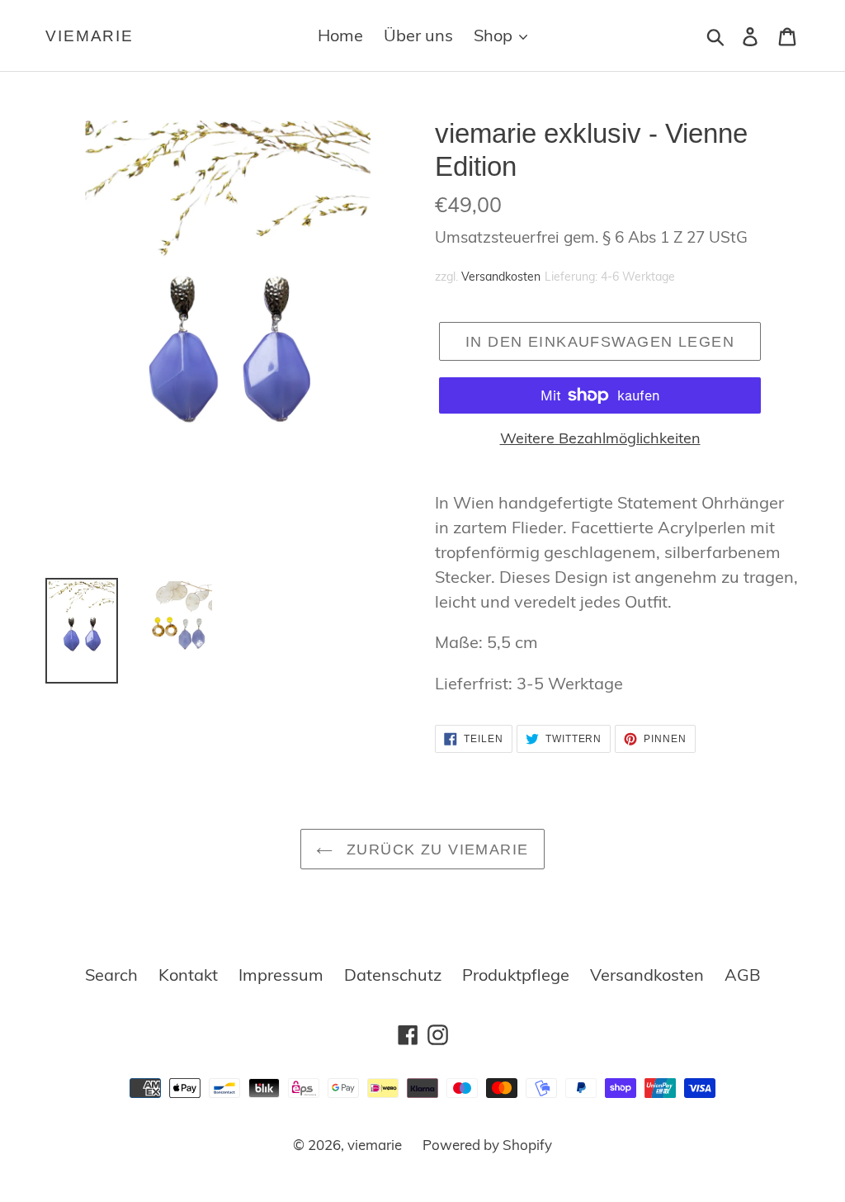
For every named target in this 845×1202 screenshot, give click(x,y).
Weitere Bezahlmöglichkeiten (600, 437)
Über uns (418, 35)
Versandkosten (501, 276)
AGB (743, 974)
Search (111, 974)
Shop (495, 35)
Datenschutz (392, 974)
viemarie (89, 35)
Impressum (280, 974)
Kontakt (188, 974)
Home (340, 35)
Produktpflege (515, 974)
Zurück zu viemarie (434, 849)
